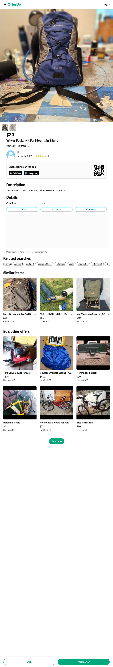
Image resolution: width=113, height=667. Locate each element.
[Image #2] (12, 127)
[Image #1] (5, 127)
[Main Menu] (5, 4)
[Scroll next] (107, 264)
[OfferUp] (14, 4)
